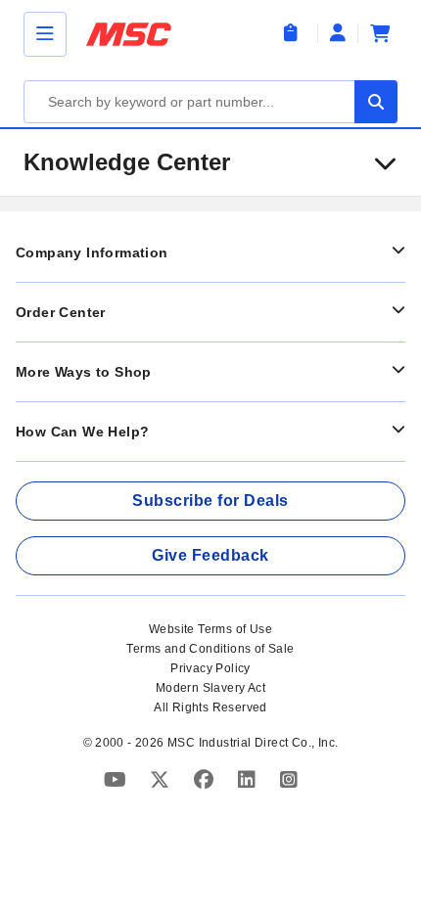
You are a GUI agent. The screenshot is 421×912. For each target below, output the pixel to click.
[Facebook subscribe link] (206, 779)
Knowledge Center (126, 162)
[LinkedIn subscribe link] (249, 779)
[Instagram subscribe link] (289, 779)
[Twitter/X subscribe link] (162, 779)
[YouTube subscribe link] (117, 779)
